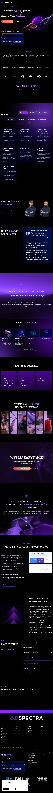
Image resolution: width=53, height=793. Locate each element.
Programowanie (3, 737)
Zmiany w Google (17, 730)
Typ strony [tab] (11, 119)
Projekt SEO (17, 564)
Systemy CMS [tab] (43, 119)
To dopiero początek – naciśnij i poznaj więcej (26, 349)
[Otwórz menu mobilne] (51, 2)
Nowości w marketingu (17, 728)
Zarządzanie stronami (4, 731)
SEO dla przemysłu (30, 731)
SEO (2, 728)
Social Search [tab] (33, 123)
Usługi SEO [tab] (24, 112)
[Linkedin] (2, 755)
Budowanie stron (3, 739)
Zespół (42, 733)
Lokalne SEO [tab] (11, 123)
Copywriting (3, 734)
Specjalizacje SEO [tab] (22, 123)
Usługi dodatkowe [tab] (44, 112)
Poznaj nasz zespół (6, 211)
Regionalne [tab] (43, 123)
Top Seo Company (41, 791)
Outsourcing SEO (3, 736)
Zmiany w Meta (16, 734)
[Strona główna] (13, 2)
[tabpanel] (26, 154)
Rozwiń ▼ (26, 61)
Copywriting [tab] (32, 119)
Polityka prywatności (49, 791)
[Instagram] (5, 755)
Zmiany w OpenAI (17, 733)
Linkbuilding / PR (4, 733)
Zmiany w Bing (16, 731)
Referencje (42, 728)
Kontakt (42, 734)
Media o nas (43, 730)
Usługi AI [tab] (33, 112)
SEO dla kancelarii (30, 728)
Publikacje (42, 731)
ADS (2, 730)
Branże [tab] (22, 119)
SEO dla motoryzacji (31, 730)
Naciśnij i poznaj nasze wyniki (8, 584)
